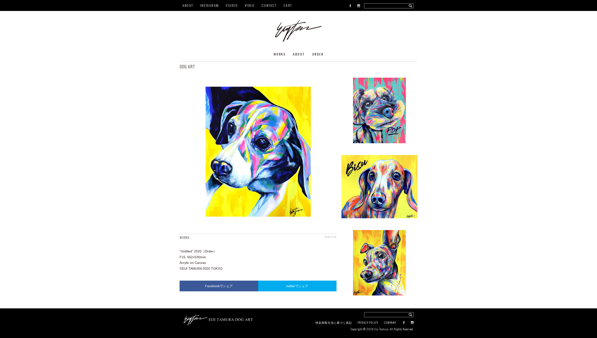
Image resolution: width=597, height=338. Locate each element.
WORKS (280, 54)
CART (288, 5)
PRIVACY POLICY (368, 322)
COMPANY (390, 322)
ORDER (318, 54)
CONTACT (269, 5)
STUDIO (232, 5)
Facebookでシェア (219, 286)
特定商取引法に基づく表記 (334, 322)
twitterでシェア (297, 286)
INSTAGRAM (209, 5)
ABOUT (187, 5)
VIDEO (250, 5)
